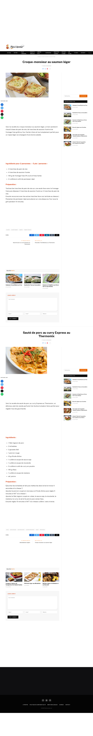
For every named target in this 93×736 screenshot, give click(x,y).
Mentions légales (52, 704)
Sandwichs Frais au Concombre (32, 285)
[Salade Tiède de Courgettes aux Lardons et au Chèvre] (67, 143)
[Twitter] (2, 108)
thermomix (42, 529)
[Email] (2, 114)
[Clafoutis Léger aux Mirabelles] (32, 577)
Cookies (61, 704)
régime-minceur (27, 229)
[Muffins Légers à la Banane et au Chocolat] (51, 577)
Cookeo (76, 52)
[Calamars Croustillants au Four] (14, 278)
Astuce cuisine (64, 53)
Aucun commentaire (47, 65)
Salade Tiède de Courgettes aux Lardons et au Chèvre (79, 142)
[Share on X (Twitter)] (45, 69)
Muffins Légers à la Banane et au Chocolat (51, 584)
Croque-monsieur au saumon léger (43, 542)
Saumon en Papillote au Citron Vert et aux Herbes (51, 285)
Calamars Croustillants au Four (14, 285)
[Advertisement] (41, 9)
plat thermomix (21, 529)
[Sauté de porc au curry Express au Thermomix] (26, 373)
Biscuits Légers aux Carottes (79, 127)
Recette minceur (32, 53)
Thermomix (48, 52)
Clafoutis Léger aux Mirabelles (32, 583)
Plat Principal (23, 53)
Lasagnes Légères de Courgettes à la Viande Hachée (14, 584)
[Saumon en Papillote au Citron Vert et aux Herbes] (51, 278)
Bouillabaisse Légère (25, 542)
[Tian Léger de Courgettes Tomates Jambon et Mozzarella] (67, 136)
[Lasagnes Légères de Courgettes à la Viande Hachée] (14, 577)
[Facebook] (2, 104)
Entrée (15, 52)
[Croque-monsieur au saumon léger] (27, 97)
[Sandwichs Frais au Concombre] (32, 278)
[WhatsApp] (2, 117)
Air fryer (69, 53)
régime (20, 229)
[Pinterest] (2, 111)
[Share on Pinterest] (47, 69)
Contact (67, 704)
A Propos (25, 704)
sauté (37, 529)
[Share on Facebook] (43, 69)
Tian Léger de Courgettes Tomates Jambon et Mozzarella (79, 135)
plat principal (13, 529)
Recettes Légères (56, 53)
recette (8, 229)
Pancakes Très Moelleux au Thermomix (45, 242)
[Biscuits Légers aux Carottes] (67, 129)
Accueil (9, 52)
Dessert (83, 52)
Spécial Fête (39, 53)
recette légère (14, 229)
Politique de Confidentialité (38, 704)
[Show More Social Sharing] (50, 69)
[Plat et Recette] (15, 46)
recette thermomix (30, 529)
